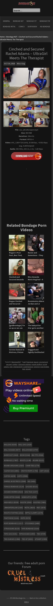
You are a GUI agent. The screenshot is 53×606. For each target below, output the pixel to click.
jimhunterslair (13, 507)
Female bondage (14, 486)
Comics (21, 26)
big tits (37, 455)
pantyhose (11, 518)
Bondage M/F (18, 21)
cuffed (9, 476)
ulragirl (28, 369)
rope (11, 367)
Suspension (32, 26)
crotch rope (29, 471)
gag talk (31, 492)
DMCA (26, 602)
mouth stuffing (37, 364)
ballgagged (30, 450)
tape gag (37, 367)
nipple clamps (34, 513)
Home (2, 37)
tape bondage (30, 528)
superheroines (28, 367)
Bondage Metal (9, 26)
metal (30, 507)
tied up (27, 539)
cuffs (22, 476)
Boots (25, 460)
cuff (44, 471)
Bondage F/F (32, 21)
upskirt (41, 539)
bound (36, 362)
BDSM (25, 455)
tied (23, 369)
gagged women (13, 492)
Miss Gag (21, 63)
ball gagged (12, 450)
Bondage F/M (45, 21)
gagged (32, 486)
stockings (32, 523)
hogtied (39, 502)
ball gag (25, 444)
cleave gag (11, 471)
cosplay (15, 364)
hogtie (26, 502)
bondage (30, 362)
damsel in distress (24, 364)
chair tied (32, 465)
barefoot (11, 455)
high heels (11, 502)
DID (31, 481)
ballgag (10, 444)
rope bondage (18, 367)
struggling (12, 528)
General (6, 21)
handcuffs (29, 497)
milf (41, 507)
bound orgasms (14, 465)
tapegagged (27, 534)
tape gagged (44, 367)
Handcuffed (12, 497)
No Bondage (45, 26)
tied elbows (12, 539)
